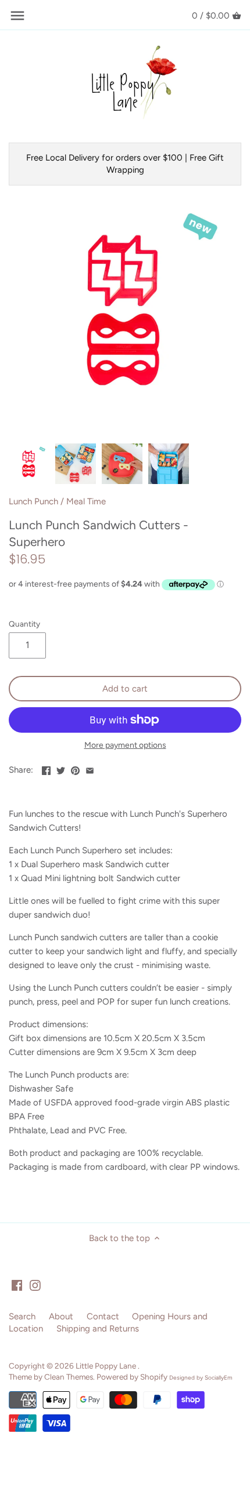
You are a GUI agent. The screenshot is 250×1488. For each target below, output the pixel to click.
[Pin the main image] (75, 768)
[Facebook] (17, 1285)
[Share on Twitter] (60, 768)
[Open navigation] (17, 15)
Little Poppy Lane (107, 1365)
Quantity (24, 623)
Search (22, 1316)
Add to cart (125, 688)
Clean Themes (68, 1376)
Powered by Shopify (132, 1376)
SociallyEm (219, 1377)
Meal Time (86, 501)
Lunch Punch (33, 501)
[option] (29, 463)
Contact (103, 1316)
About (61, 1316)
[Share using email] (89, 768)
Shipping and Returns (97, 1328)
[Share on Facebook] (46, 768)
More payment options (125, 745)
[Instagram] (35, 1285)
